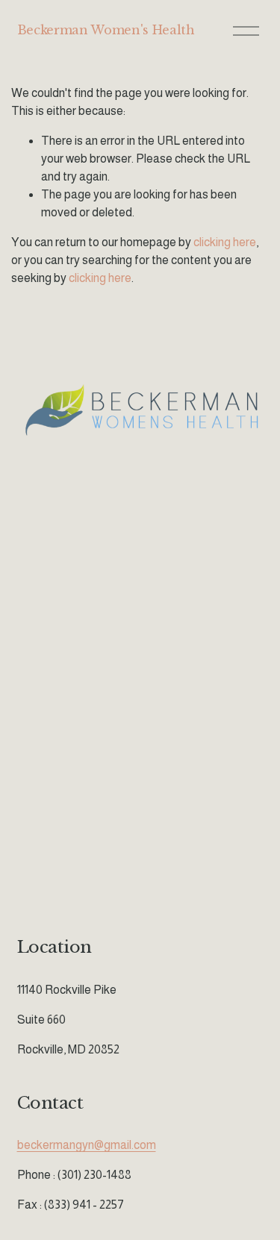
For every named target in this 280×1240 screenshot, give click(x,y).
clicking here (224, 242)
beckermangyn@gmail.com (86, 1145)
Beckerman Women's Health (106, 29)
